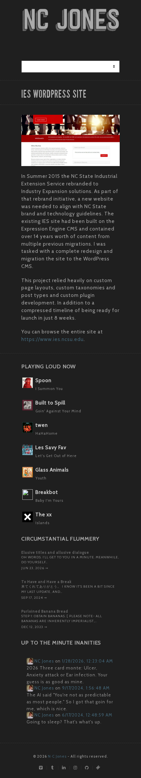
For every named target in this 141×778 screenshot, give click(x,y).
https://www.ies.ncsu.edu (52, 339)
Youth (41, 478)
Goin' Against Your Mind (58, 411)
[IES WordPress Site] (70, 140)
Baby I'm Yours (49, 500)
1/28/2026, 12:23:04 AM (87, 661)
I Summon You (49, 388)
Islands (42, 523)
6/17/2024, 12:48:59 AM (87, 715)
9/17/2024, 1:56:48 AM (86, 688)
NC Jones (43, 661)
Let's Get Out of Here (56, 455)
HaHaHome (46, 433)
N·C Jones (57, 756)
